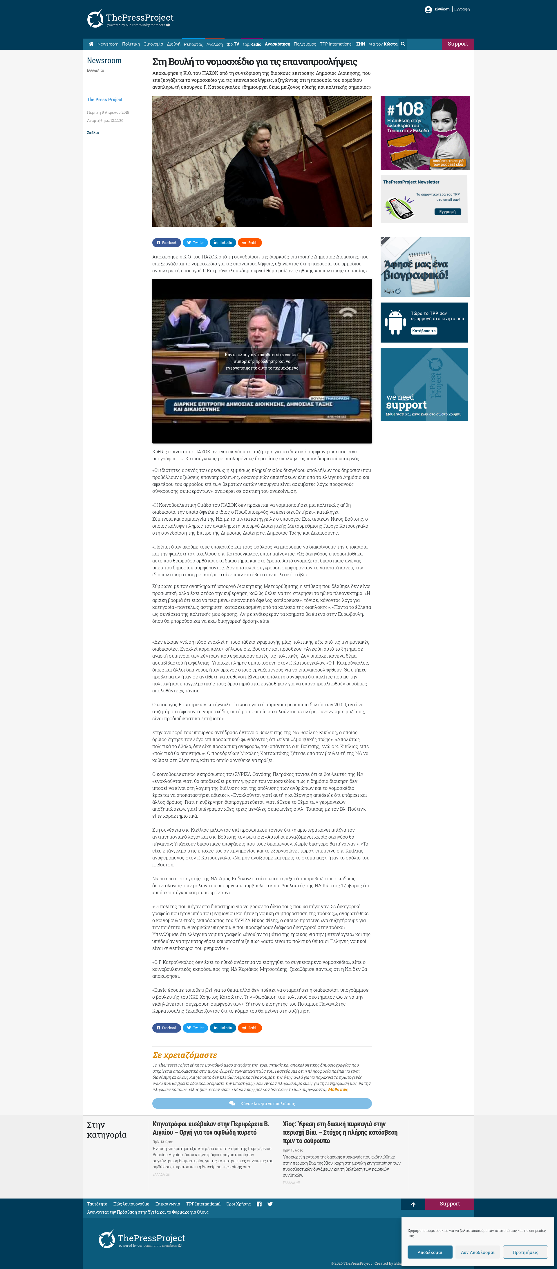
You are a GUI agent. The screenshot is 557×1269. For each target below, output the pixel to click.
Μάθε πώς (338, 1089)
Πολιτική (131, 44)
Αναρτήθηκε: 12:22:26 (105, 120)
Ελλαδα (93, 70)
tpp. (233, 44)
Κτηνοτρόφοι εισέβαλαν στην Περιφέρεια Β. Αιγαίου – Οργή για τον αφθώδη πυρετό (211, 1128)
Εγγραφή (462, 9)
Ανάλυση (215, 44)
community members (149, 25)
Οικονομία (153, 44)
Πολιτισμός (305, 44)
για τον (383, 44)
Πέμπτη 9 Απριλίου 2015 (108, 112)
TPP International (336, 44)
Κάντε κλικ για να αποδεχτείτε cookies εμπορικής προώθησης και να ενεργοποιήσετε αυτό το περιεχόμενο (262, 361)
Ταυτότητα (97, 1204)
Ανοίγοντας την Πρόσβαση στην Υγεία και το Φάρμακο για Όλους (148, 1212)
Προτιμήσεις (525, 1252)
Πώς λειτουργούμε (131, 1204)
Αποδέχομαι (429, 1252)
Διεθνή (173, 44)
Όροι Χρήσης (239, 1204)
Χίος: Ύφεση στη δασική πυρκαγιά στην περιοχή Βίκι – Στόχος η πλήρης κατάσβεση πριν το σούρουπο (340, 1132)
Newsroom (107, 44)
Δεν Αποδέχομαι (478, 1252)
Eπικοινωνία (167, 1204)
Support (458, 43)
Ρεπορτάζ (193, 44)
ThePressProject (140, 17)
